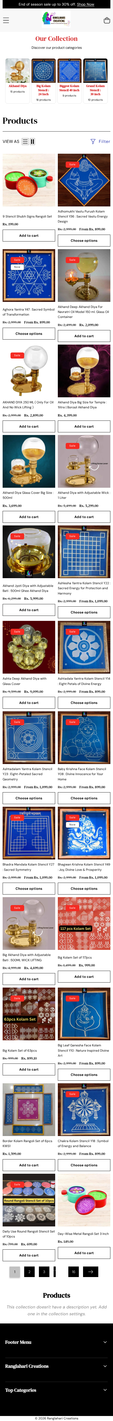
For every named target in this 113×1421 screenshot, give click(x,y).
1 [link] (14, 1271)
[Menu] (6, 20)
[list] (25, 141)
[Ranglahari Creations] (56, 20)
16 (73, 1271)
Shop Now (85, 4)
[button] (107, 20)
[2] (32, 141)
